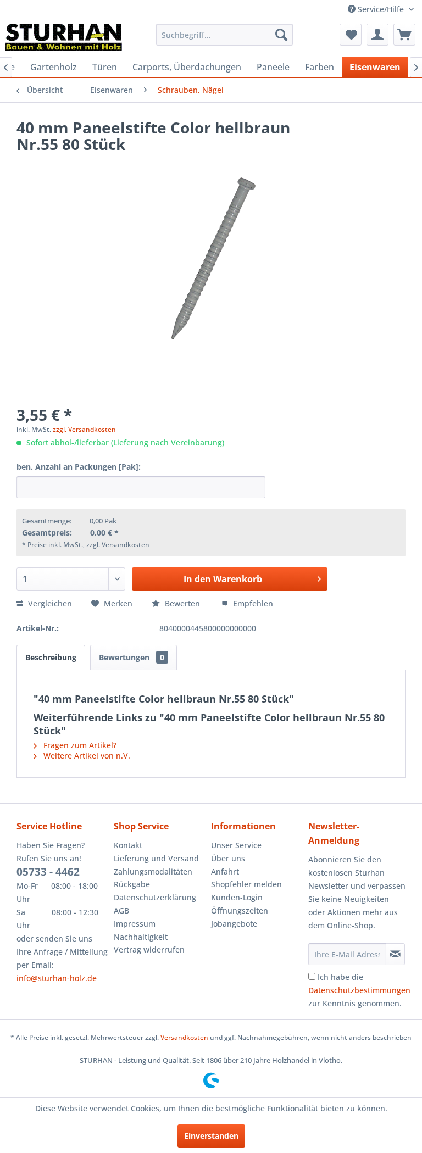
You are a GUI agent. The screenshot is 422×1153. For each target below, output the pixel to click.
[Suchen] (281, 35)
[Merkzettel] (351, 35)
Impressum (135, 923)
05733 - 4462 (48, 872)
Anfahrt (225, 871)
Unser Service (236, 845)
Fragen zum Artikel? (78, 745)
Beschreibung (50, 657)
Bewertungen (131, 657)
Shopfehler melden (246, 884)
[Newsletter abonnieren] (395, 954)
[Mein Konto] (377, 35)
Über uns (228, 858)
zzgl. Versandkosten (84, 429)
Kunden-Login (237, 897)
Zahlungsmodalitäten (153, 871)
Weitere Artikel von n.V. (85, 755)
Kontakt (128, 845)
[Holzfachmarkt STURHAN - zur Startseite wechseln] (63, 37)
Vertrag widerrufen (149, 949)
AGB (121, 910)
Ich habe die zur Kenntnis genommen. (359, 990)
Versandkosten (184, 1037)
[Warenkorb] (404, 35)
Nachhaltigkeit (141, 937)
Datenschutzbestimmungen (359, 990)
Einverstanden (211, 1135)
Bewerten (182, 603)
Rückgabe (132, 884)
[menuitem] (224, 35)
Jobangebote (234, 923)
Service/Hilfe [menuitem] (381, 9)
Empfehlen (252, 603)
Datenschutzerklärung (155, 897)
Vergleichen (49, 603)
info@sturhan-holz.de (56, 978)
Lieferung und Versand (156, 858)
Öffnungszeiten (239, 910)
